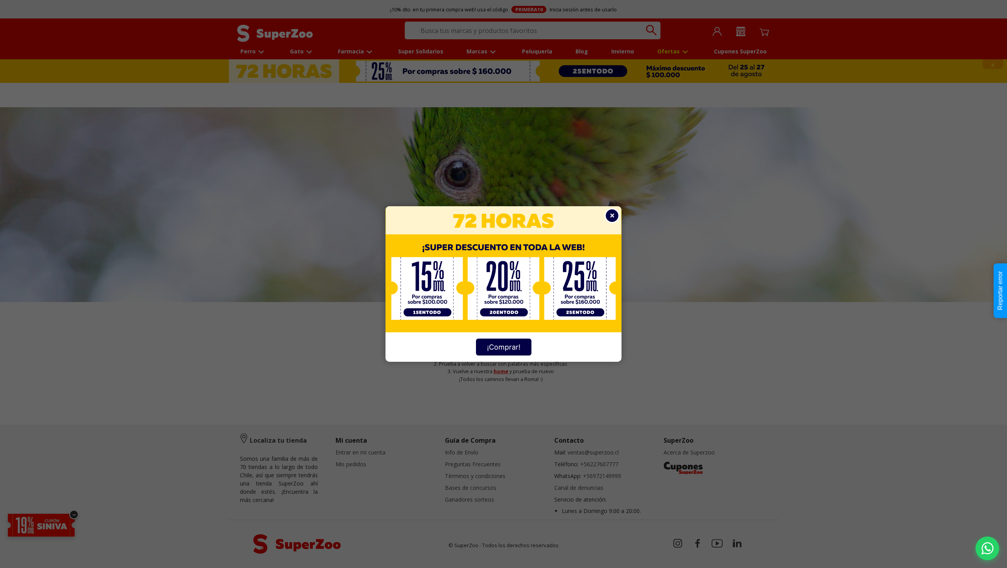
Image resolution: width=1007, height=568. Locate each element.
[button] (987, 548)
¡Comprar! (503, 347)
